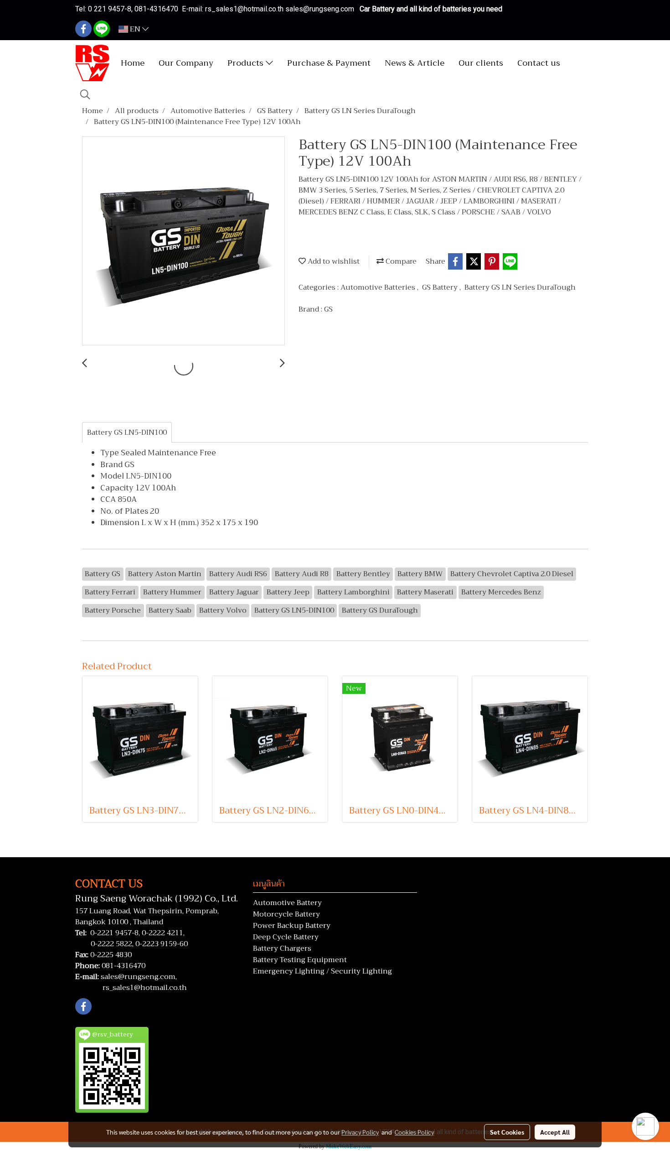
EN (135, 29)
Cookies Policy (414, 1132)
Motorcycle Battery (286, 914)
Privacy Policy (360, 1132)
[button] (85, 94)
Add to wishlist (333, 261)
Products (246, 63)
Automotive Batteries (378, 287)
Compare (400, 261)
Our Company (186, 63)
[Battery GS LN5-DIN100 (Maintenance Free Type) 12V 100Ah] (183, 241)
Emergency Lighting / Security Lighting (322, 971)
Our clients (481, 63)
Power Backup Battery (291, 925)
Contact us (538, 63)
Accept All (555, 1132)
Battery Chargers (282, 948)
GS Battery (440, 287)
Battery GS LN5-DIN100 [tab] (127, 432)
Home (132, 63)
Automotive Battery (287, 902)
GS (328, 309)
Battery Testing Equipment (300, 959)
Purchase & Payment (329, 63)
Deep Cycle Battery (286, 937)
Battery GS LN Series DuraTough (520, 287)
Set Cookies (507, 1132)
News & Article (414, 63)
